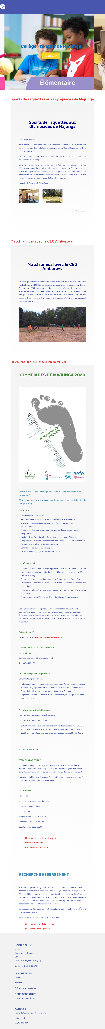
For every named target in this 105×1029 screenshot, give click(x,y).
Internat (18, 982)
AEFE (17, 949)
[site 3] (52, 342)
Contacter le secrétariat (25, 998)
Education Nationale (24, 953)
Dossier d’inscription (34, 842)
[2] (52, 203)
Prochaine (80, 211)
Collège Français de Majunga (51, 46)
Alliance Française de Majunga (29, 960)
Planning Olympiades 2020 (36, 847)
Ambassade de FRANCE (26, 966)
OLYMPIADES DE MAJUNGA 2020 (38, 362)
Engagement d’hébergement (37, 928)
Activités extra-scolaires (25, 988)
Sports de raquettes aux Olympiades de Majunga (52, 99)
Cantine (18, 977)
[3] (29, 203)
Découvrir (51, 56)
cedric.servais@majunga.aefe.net (48, 637)
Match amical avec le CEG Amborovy (42, 241)
